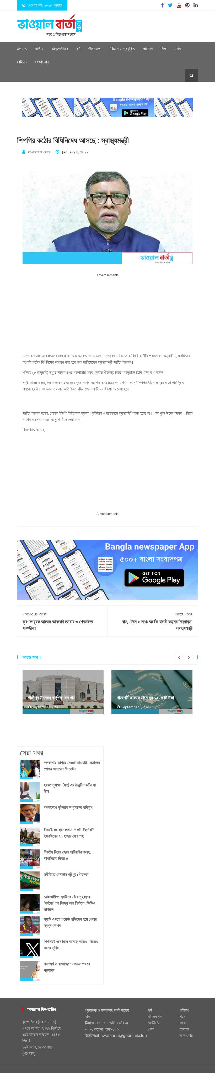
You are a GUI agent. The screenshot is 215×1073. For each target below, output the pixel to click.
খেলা (178, 49)
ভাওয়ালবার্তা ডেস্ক (39, 152)
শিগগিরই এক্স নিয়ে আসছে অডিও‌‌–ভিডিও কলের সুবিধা (71, 944)
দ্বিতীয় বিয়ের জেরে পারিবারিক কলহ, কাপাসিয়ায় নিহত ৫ (67, 855)
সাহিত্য (22, 62)
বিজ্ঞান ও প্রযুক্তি (122, 49)
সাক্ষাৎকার (42, 62)
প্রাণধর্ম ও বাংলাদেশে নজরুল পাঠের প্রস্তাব (67, 967)
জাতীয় (39, 49)
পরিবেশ (148, 49)
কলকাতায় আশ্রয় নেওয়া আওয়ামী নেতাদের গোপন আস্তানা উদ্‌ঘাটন (72, 765)
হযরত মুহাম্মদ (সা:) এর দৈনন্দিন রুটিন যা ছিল (70, 788)
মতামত (22, 49)
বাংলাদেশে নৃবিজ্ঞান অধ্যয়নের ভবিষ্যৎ (68, 807)
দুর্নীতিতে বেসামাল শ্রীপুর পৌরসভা (66, 874)
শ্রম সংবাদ (183, 1019)
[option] (63, 692)
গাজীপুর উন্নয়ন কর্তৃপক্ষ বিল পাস (51, 698)
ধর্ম (78, 49)
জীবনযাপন (95, 49)
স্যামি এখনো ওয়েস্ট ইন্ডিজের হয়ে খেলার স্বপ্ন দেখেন (70, 922)
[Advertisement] (107, 315)
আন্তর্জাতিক (60, 49)
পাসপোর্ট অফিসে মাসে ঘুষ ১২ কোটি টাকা (145, 698)
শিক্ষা (164, 49)
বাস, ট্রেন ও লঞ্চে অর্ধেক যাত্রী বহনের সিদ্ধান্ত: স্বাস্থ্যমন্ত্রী (157, 621)
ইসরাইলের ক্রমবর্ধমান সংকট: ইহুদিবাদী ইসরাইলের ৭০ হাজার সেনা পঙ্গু (69, 833)
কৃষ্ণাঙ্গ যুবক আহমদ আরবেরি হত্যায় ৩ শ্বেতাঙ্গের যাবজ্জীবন (58, 621)
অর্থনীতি (153, 1023)
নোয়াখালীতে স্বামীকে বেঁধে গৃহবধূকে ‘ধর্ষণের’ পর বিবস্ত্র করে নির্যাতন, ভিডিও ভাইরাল (69, 903)
